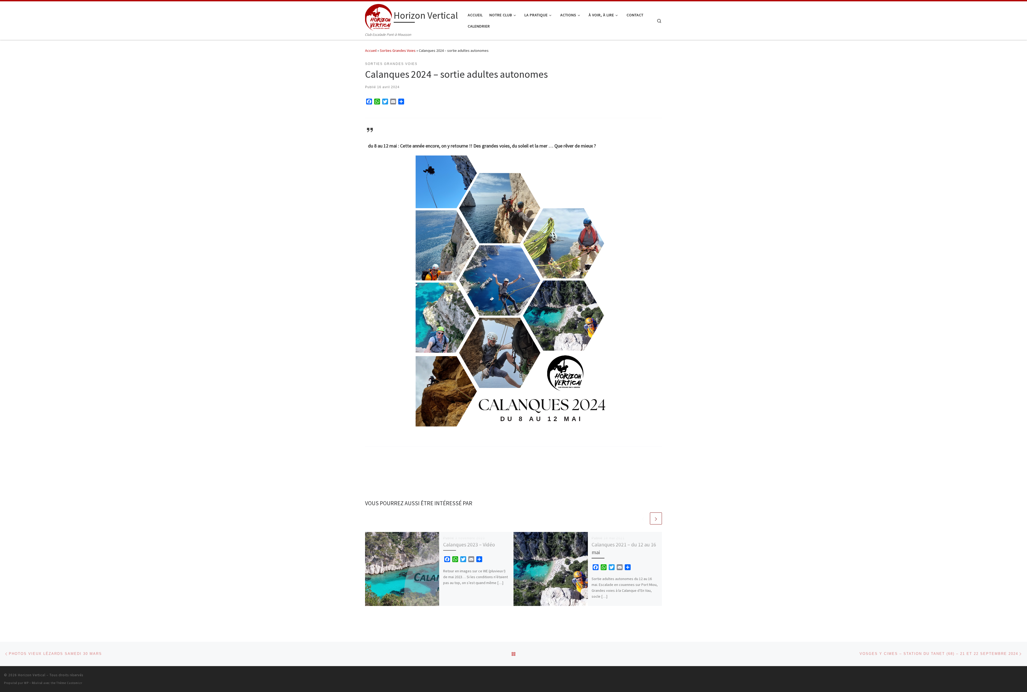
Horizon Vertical (31, 675)
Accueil (371, 50)
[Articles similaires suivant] (656, 518)
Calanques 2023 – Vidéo (469, 544)
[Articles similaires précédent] (643, 518)
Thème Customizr (69, 683)
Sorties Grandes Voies (398, 50)
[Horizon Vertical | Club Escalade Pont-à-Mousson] (378, 16)
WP (26, 683)
